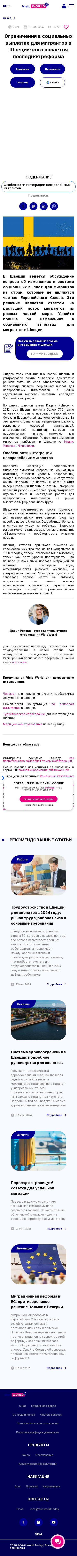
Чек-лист (10, 693)
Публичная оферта (43, 1405)
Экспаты (22, 82)
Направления (51, 1486)
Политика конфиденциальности (37, 1432)
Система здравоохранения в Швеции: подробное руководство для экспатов (38, 1057)
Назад (7, 18)
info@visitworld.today (44, 1509)
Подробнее (54, 984)
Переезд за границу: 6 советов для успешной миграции (32, 1188)
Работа (22, 859)
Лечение (23, 1004)
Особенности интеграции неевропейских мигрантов (37, 186)
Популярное (52, 69)
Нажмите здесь (44, 353)
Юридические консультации (37, 1463)
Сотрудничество (24, 1414)
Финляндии (26, 445)
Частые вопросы (51, 1414)
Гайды (26, 1455)
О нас (22, 1405)
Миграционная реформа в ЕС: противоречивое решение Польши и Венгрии (37, 1301)
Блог (18, 1486)
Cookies (50, 788)
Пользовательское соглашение (38, 1423)
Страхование (44, 1455)
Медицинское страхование (23, 724)
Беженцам (22, 69)
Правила (32, 1486)
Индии (68, 441)
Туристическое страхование (24, 714)
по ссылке (19, 662)
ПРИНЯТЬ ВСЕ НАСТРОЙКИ (38, 799)
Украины (9, 445)
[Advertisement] (38, 133)
